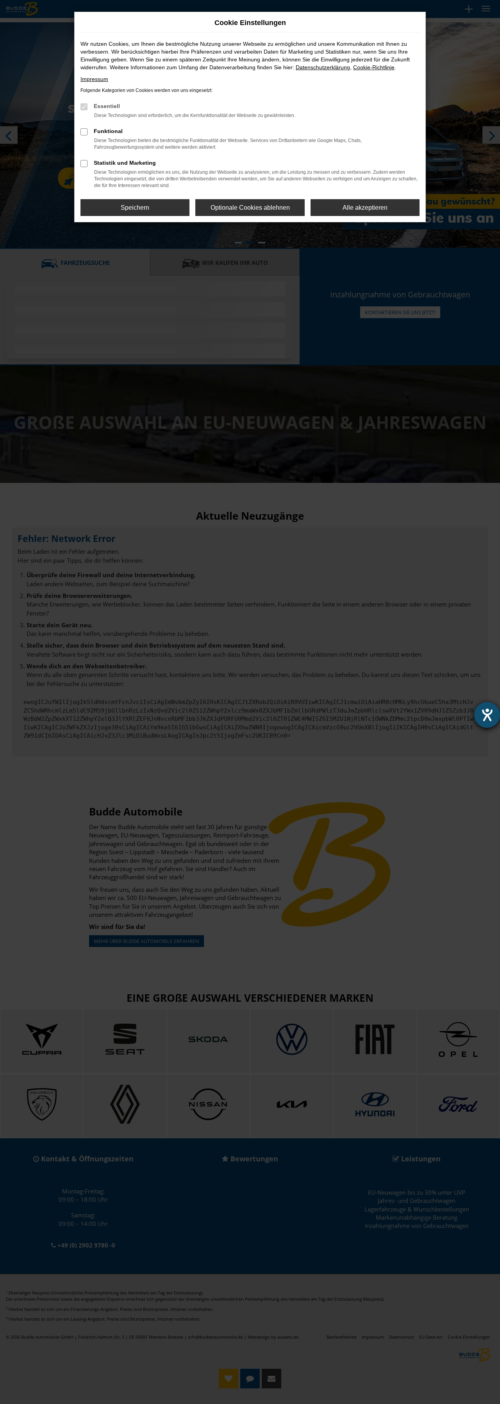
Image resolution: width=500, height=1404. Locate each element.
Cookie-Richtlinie (374, 67)
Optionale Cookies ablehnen (250, 207)
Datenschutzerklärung (323, 67)
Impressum (94, 79)
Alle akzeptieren (365, 207)
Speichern (135, 207)
